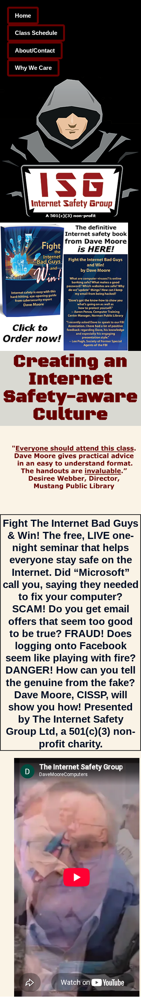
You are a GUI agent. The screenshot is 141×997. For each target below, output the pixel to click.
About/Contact (35, 50)
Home (23, 15)
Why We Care (33, 67)
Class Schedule (36, 32)
